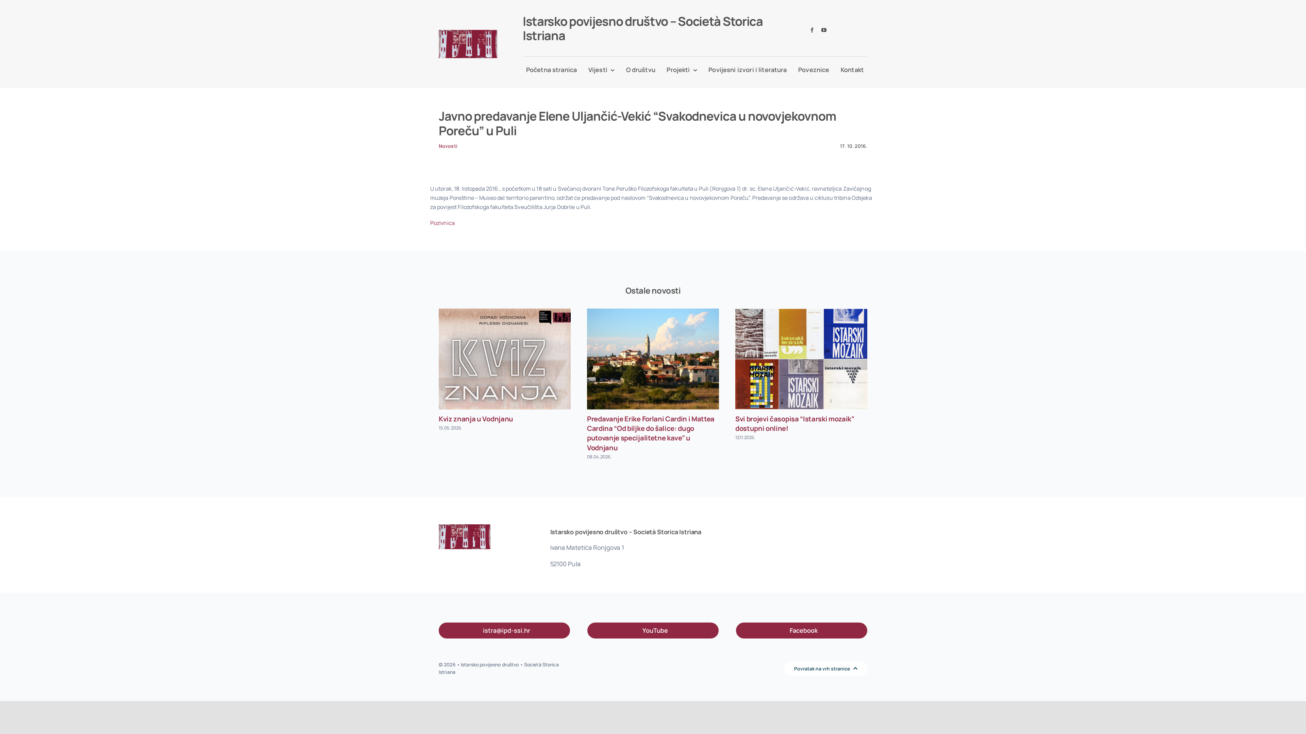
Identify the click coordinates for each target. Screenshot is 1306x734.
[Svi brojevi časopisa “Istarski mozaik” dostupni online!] (801, 359)
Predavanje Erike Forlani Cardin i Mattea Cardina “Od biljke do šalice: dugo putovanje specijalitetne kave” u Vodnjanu (651, 433)
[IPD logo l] (468, 32)
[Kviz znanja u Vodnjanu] (505, 359)
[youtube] (823, 30)
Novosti (448, 146)
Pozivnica (442, 223)
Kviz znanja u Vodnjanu (476, 418)
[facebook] (812, 30)
